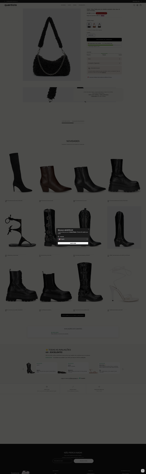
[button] (73, 239)
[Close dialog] (88, 229)
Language (62, 236)
